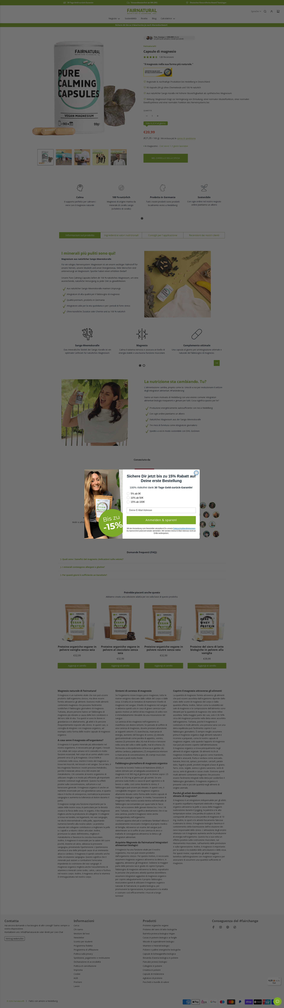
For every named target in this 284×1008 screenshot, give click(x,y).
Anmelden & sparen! (161, 520)
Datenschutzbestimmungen (184, 528)
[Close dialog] (196, 473)
